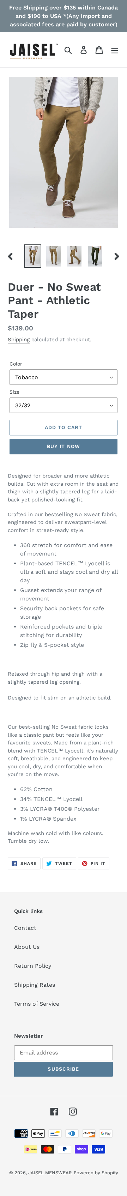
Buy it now (63, 446)
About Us (27, 947)
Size (14, 392)
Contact (25, 928)
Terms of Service (36, 1003)
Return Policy (32, 965)
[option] (32, 256)
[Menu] (114, 50)
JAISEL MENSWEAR (50, 1172)
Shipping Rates (34, 984)
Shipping (19, 339)
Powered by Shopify (96, 1172)
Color (16, 364)
